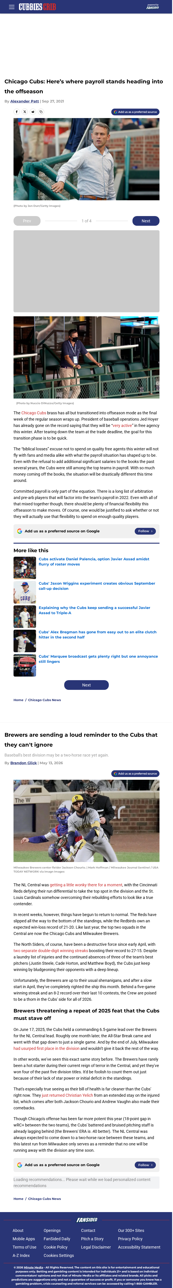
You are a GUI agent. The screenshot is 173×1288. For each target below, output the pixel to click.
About (18, 1230)
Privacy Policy (130, 1238)
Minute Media (33, 1267)
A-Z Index (21, 1255)
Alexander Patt (24, 101)
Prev (27, 221)
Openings (52, 1230)
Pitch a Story (92, 1238)
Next (146, 221)
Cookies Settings (59, 1255)
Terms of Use (24, 1247)
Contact (88, 1230)
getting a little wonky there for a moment (86, 884)
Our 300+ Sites (131, 1230)
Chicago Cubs (33, 412)
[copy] (41, 112)
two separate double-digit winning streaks (51, 950)
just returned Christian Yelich (67, 1095)
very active (122, 425)
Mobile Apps (24, 1238)
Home (18, 700)
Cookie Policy (56, 1247)
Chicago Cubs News (44, 700)
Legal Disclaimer (96, 1247)
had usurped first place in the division (47, 1048)
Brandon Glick (23, 763)
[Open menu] (11, 6)
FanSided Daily (57, 1238)
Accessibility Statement (139, 1247)
